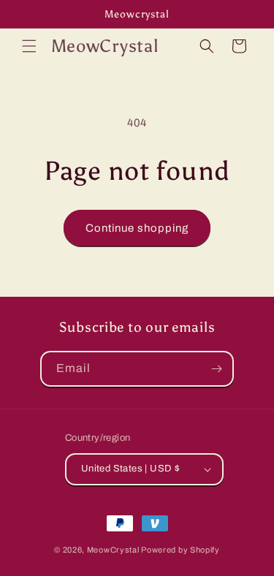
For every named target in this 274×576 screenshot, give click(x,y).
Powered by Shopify (180, 549)
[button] (29, 46)
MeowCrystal (113, 549)
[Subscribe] (216, 369)
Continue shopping (137, 228)
